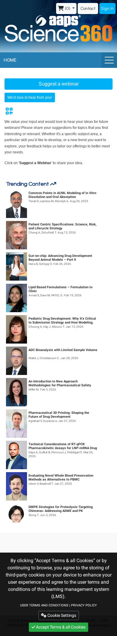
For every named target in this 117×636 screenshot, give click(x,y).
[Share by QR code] (9, 111)
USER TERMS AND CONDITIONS (44, 605)
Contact (87, 8)
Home (10, 60)
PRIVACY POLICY (84, 605)
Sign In (107, 8)
